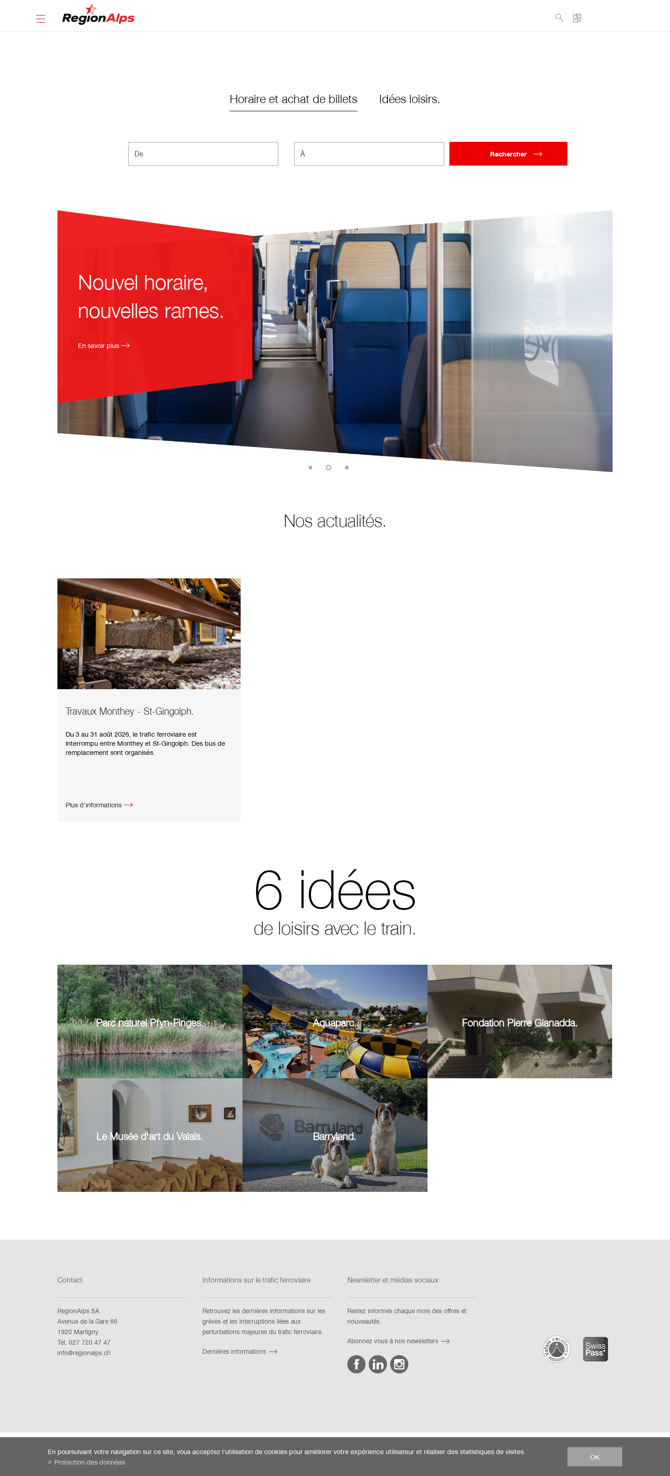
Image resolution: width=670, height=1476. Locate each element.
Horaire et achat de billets (293, 98)
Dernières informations (234, 1351)
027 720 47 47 (90, 1342)
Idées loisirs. (409, 98)
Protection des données (89, 1461)
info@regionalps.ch (84, 1352)
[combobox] (203, 154)
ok (595, 1456)
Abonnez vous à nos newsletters (392, 1340)
